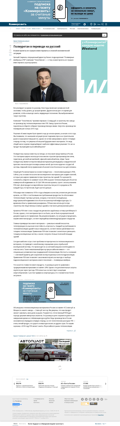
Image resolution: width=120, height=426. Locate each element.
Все (27, 379)
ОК (104, 35)
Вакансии (51, 400)
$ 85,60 (18, 28)
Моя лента (22, 424)
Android (51, 402)
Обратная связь (69, 399)
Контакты (36, 402)
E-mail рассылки (69, 402)
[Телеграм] (82, 399)
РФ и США (72, 28)
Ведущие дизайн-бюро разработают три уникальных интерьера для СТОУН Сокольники (93, 387)
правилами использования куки (51, 35)
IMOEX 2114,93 (36, 28)
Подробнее (101, 415)
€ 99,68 (23, 28)
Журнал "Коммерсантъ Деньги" (21, 41)
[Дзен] (90, 399)
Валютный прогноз (62, 28)
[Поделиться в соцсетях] (10, 60)
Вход (99, 24)
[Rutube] (98, 399)
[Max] (101, 399)
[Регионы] (91, 24)
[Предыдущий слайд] (14, 384)
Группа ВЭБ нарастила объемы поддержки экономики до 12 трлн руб (48, 386)
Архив (35, 400)
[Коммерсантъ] (17, 24)
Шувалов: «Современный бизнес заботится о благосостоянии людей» (25, 386)
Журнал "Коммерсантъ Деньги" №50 (24, 336)
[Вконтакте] (86, 399)
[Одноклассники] (94, 399)
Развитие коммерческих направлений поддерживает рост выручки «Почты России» (70, 387)
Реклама (51, 399)
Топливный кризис (96, 28)
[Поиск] (102, 24)
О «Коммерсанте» (39, 399)
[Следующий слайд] (105, 384)
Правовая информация (71, 400)
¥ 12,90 (28, 28)
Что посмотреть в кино (49, 28)
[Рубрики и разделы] (106, 24)
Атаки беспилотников (82, 28)
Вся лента (98, 424)
